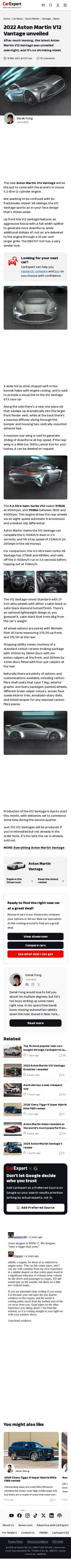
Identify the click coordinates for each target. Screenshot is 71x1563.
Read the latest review (48, 881)
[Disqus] (35, 1276)
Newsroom (25, 1525)
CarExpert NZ (60, 1532)
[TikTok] (35, 1515)
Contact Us (28, 1532)
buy (57, 271)
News (57, 18)
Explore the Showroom (14, 881)
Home (7, 18)
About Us (8, 1525)
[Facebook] (19, 1515)
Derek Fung (25, 118)
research (27, 271)
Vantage (46, 18)
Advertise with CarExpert (53, 1525)
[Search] (50, 5)
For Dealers (9, 1532)
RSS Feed (57, 1541)
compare (41, 271)
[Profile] (58, 5)
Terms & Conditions (37, 1541)
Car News (18, 18)
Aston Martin (32, 18)
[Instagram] (27, 1515)
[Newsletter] (43, 5)
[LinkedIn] (51, 1515)
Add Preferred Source (37, 1207)
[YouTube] (11, 1515)
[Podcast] (59, 1515)
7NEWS (43, 1532)
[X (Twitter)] (43, 1515)
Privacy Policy (15, 1541)
